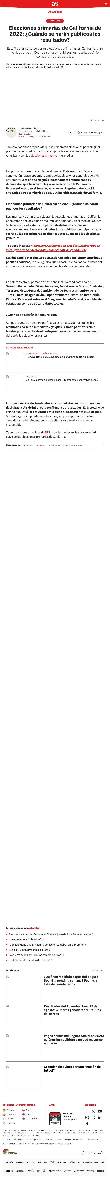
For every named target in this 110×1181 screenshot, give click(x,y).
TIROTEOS (30, 376)
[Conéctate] (106, 4)
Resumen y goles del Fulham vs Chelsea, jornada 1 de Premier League (50, 934)
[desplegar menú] (4, 4)
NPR (48, 432)
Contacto (6, 1139)
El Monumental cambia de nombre (29, 960)
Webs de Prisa (95, 1153)
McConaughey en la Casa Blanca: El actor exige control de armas (61, 380)
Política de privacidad (33, 1139)
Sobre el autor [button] (25, 134)
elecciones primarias (43, 155)
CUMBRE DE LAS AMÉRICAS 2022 (41, 353)
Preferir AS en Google (91, 132)
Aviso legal (18, 1139)
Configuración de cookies (74, 1139)
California (55, 21)
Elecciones (40, 445)
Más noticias (96, 970)
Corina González (28, 128)
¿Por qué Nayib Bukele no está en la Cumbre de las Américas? (60, 356)
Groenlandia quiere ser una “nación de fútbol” (72, 1069)
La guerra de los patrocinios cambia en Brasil (35, 955)
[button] (71, 132)
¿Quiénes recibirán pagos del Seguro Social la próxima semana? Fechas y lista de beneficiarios (71, 980)
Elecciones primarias (73, 445)
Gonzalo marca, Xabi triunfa (25, 940)
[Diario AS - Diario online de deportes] (55, 4)
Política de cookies (53, 1139)
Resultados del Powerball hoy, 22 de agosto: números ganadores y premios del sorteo (72, 1010)
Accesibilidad (93, 1139)
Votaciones (54, 445)
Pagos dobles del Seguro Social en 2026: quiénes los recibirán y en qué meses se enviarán (74, 1039)
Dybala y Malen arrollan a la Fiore (28, 950)
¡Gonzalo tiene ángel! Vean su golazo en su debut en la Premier (46, 945)
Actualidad (55, 11)
